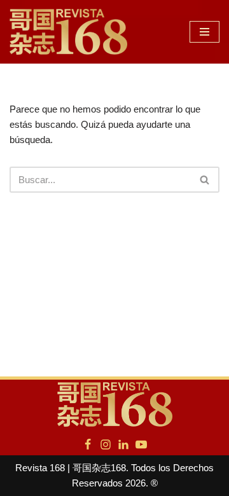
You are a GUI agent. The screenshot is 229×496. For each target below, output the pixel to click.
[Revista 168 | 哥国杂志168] (68, 32)
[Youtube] (141, 444)
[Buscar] (205, 180)
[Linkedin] (123, 444)
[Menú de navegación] (204, 32)
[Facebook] (88, 444)
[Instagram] (105, 444)
